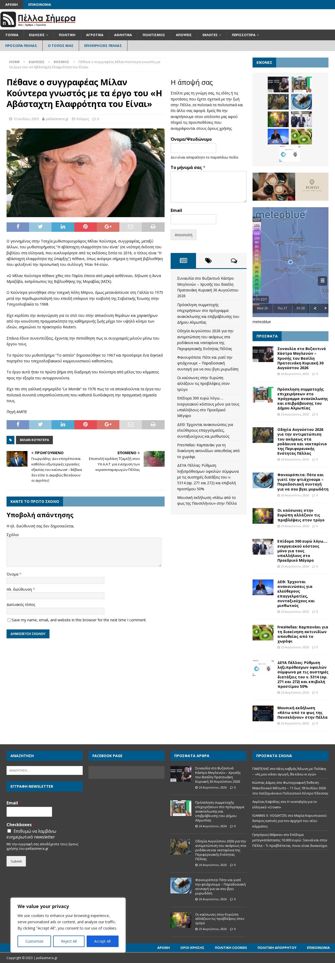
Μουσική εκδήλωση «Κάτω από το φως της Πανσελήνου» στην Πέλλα (302, 712)
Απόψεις (184, 34)
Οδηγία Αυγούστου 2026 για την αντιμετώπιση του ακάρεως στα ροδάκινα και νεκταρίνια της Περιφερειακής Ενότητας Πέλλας (302, 441)
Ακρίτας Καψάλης (266, 801)
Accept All (102, 941)
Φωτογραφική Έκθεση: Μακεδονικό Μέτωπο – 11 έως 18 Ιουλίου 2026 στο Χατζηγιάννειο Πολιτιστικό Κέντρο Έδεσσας (290, 788)
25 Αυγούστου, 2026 (295, 526)
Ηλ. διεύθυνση (20, 589)
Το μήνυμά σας (188, 167)
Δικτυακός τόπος (21, 604)
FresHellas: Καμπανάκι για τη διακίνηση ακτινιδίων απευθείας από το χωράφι (208, 450)
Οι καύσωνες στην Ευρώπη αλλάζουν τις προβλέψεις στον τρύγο (203, 383)
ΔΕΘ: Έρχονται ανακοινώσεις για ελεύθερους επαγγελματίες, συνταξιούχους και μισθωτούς (205, 430)
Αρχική (11, 4)
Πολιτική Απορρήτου (277, 947)
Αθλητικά (123, 34)
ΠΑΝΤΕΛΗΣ (260, 768)
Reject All (69, 941)
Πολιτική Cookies (231, 947)
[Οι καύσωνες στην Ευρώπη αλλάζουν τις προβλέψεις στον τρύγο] (278, 119)
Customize (34, 941)
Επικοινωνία (39, 4)
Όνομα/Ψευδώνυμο (191, 139)
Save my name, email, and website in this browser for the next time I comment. (79, 619)
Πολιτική (67, 34)
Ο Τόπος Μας (61, 45)
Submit (16, 861)
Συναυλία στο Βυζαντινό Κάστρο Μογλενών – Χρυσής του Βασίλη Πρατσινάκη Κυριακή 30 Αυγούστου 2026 (301, 358)
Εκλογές (210, 34)
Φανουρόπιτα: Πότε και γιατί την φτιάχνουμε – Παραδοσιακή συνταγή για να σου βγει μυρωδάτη (207, 363)
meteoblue (262, 321)
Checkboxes (21, 824)
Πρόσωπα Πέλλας (21, 45)
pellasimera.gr (57, 118)
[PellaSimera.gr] (38, 26)
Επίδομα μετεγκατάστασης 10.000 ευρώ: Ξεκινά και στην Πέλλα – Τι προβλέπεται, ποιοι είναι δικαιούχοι (289, 840)
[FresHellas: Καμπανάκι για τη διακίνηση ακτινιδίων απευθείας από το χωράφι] (301, 136)
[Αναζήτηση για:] (45, 770)
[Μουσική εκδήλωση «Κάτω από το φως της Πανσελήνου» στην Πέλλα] (263, 713)
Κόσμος (83, 118)
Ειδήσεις (37, 34)
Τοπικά (11, 34)
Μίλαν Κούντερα (34, 440)
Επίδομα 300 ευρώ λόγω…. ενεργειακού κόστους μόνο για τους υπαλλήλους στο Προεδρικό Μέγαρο (302, 551)
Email (176, 210)
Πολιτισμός (154, 34)
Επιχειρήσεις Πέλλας (103, 45)
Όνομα (13, 574)
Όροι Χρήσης (192, 947)
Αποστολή (183, 234)
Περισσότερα (243, 34)
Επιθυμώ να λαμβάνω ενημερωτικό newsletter (31, 834)
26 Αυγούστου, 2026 (295, 374)
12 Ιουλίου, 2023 (26, 118)
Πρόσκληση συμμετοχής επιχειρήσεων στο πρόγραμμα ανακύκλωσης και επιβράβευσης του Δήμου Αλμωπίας (302, 399)
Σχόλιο (13, 534)
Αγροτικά (94, 34)
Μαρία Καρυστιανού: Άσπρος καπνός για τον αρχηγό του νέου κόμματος (289, 821)
